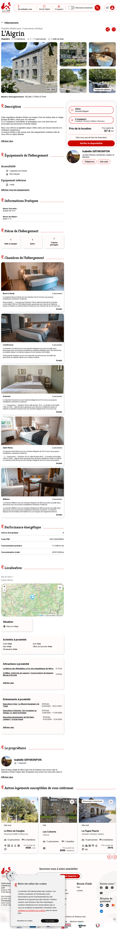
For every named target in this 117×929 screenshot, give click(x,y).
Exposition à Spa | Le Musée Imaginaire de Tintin (21, 705)
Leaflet (41, 616)
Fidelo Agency (114, 919)
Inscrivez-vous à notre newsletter (58, 869)
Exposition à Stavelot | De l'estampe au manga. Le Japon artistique (19, 712)
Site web (104, 161)
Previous (5, 276)
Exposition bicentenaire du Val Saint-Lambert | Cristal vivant (18, 718)
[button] (32, 597)
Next (60, 276)
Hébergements (11, 23)
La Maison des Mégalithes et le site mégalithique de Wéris (28, 669)
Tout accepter (49, 921)
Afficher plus (7, 141)
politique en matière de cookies (31, 910)
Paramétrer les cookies (24, 921)
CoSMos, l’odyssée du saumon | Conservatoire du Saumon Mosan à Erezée (28, 674)
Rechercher (97, 8)
